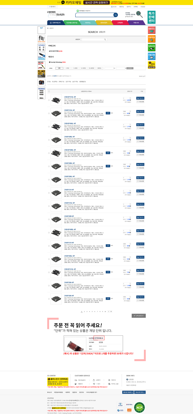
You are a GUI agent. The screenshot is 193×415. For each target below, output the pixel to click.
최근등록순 (54, 81)
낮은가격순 (68, 81)
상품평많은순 (82, 81)
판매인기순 (61, 81)
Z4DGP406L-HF (70, 123)
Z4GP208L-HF (69, 137)
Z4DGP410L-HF (70, 97)
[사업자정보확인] (73, 400)
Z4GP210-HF (69, 190)
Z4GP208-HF (69, 216)
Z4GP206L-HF (69, 176)
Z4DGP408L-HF (70, 150)
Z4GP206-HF (69, 282)
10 (105, 311)
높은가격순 (75, 81)
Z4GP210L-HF (69, 110)
